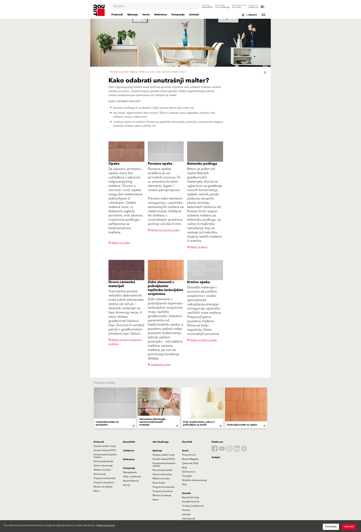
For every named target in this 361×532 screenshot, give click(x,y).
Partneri (186, 510)
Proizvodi (99, 442)
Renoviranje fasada (103, 461)
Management (130, 472)
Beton (97, 491)
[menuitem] (207, 6)
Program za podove (104, 482)
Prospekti (187, 476)
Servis (185, 451)
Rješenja (157, 451)
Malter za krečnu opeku (203, 340)
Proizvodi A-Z (189, 455)
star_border (265, 72)
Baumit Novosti (131, 481)
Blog (184, 468)
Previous (92, 408)
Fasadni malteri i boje (105, 446)
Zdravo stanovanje (103, 466)
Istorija (126, 485)
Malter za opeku (120, 243)
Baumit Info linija (190, 497)
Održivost (128, 451)
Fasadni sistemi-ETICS (105, 450)
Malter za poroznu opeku (165, 230)
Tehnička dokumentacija (194, 480)
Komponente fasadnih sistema (105, 456)
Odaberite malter (161, 365)
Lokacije (186, 514)
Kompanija (129, 468)
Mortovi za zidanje (103, 487)
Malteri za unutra (102, 470)
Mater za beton (199, 247)
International (188, 519)
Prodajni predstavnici (193, 506)
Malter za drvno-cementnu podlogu (125, 342)
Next (268, 408)
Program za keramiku (104, 478)
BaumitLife (129, 442)
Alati (184, 484)
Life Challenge (161, 442)
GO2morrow (188, 472)
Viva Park (187, 442)
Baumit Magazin (190, 459)
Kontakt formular (191, 502)
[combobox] (155, 6)
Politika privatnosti (105, 525)
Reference (129, 459)
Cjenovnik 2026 (190, 463)
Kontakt (186, 493)
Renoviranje (100, 474)
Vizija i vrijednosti (132, 477)
